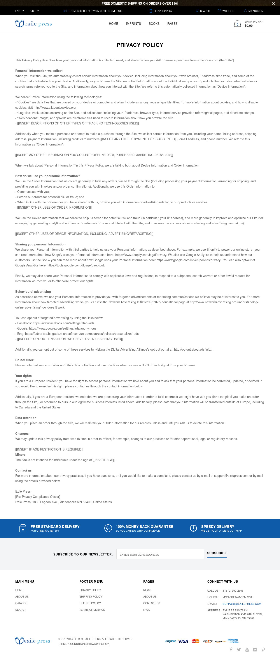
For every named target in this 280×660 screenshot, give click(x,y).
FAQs (146, 609)
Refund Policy (90, 603)
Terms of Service (92, 609)
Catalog (21, 603)
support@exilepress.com (242, 603)
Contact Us (151, 603)
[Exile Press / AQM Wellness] (32, 640)
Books (154, 23)
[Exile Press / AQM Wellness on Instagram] (255, 649)
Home (113, 23)
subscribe (217, 553)
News (147, 590)
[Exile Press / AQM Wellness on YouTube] (247, 649)
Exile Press (92, 638)
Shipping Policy (90, 596)
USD (32, 10)
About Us (22, 596)
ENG (18, 10)
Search (20, 609)
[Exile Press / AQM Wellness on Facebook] (231, 649)
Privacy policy (98, 644)
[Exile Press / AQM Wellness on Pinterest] (263, 649)
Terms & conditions (72, 644)
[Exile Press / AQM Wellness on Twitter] (239, 649)
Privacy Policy (90, 590)
